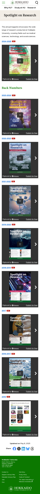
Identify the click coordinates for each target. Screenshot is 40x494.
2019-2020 (6, 225)
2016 (4, 397)
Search (36, 2)
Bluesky (28, 448)
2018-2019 (6, 268)
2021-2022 (6, 181)
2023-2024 (6, 95)
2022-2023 (6, 138)
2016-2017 (6, 354)
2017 (4, 311)
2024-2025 (6, 41)
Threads (32, 448)
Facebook (14, 448)
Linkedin (23, 448)
